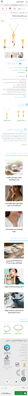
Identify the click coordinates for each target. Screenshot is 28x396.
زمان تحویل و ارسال (23, 350)
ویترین (25, 358)
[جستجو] (14, 9)
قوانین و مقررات (24, 347)
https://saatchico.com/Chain (20, 97)
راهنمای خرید (24, 345)
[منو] (26, 2)
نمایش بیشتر (24, 144)
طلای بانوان (21, 13)
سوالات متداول (24, 353)
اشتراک (3, 21)
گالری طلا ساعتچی (20, 2)
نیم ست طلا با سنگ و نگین (14, 18)
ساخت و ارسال (19, 60)
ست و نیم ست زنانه (14, 13)
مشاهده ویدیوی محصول (13, 64)
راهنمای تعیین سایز (23, 355)
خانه (26, 13)
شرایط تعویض (24, 360)
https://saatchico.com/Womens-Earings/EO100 (17, 92)
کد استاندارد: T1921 (21, 72)
